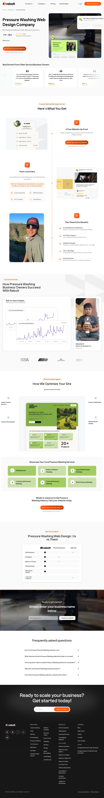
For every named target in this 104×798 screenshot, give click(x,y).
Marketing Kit (62, 731)
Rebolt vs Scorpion (64, 755)
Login (80, 4)
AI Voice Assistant (64, 728)
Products (28, 4)
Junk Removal (47, 760)
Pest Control (47, 738)
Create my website (67, 618)
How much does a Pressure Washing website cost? (42, 650)
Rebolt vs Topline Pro (65, 758)
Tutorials (80, 737)
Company (41, 4)
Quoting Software (64, 734)
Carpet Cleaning (35, 728)
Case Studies (63, 4)
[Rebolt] (9, 3)
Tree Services (34, 744)
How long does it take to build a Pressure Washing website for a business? (50, 662)
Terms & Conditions (83, 792)
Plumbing (46, 741)
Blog (79, 728)
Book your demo (62, 709)
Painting (32, 734)
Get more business (92, 4)
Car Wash (33, 750)
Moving (46, 748)
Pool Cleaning (34, 737)
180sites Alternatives (65, 768)
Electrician (33, 747)
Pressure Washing (35, 741)
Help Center (81, 731)
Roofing (46, 745)
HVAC (32, 731)
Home (4, 10)
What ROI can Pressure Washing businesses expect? (42, 669)
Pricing (53, 4)
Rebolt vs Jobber (63, 761)
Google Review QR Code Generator (88, 748)
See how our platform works (52, 389)
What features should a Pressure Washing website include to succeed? (49, 656)
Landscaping (47, 756)
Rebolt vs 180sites (64, 746)
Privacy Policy (95, 792)
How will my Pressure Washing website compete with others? (46, 675)
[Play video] (26, 237)
